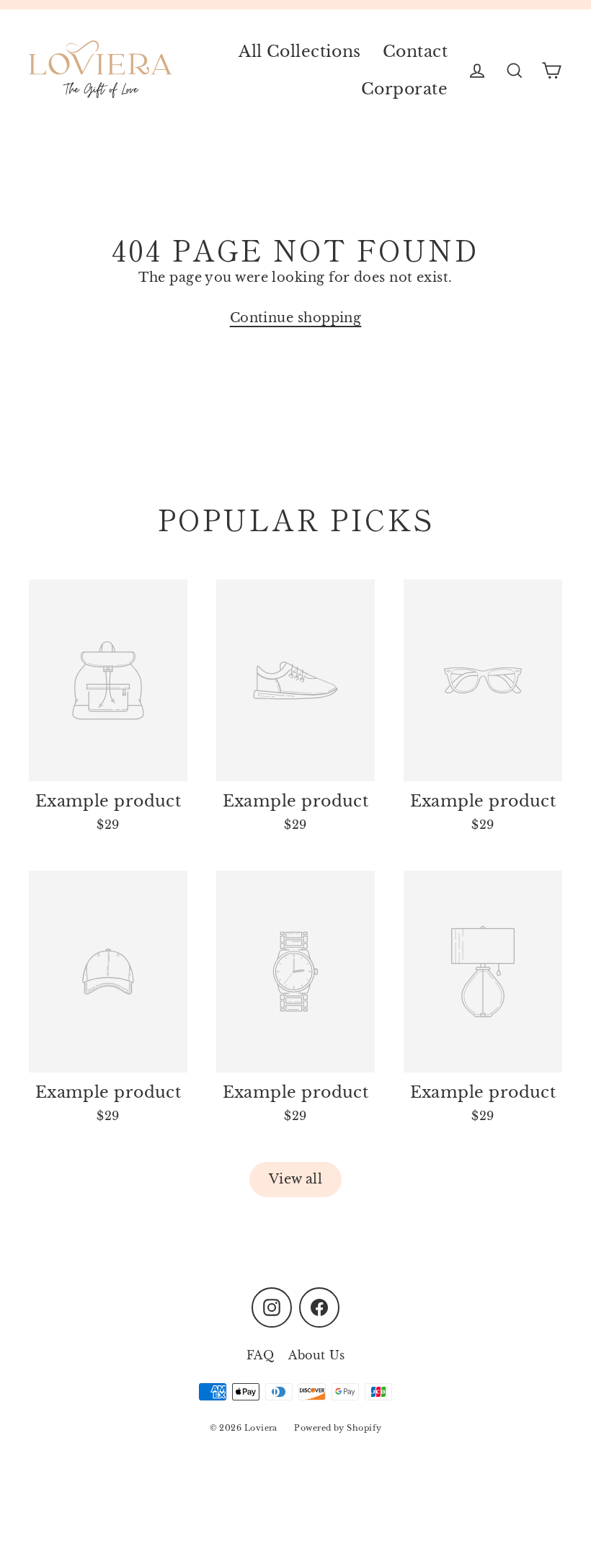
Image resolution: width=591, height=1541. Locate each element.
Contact (415, 51)
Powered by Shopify (337, 1428)
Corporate (404, 89)
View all (296, 1179)
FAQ (260, 1355)
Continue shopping (296, 318)
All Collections (300, 51)
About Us (316, 1355)
